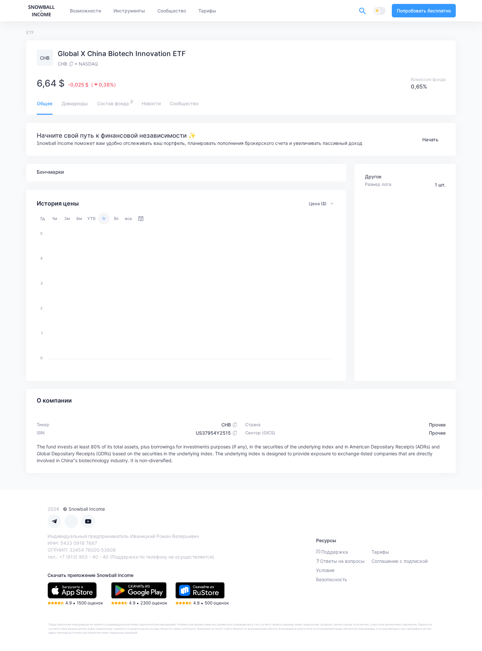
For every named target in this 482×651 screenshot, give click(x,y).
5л (116, 218)
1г (104, 218)
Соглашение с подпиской (400, 561)
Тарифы (380, 552)
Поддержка (334, 552)
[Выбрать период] (141, 218)
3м (67, 218)
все (128, 218)
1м (54, 218)
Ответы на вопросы (342, 561)
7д (42, 218)
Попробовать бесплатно (424, 10)
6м (79, 218)
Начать (430, 139)
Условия (325, 570)
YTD (91, 218)
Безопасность (331, 579)
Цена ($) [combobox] (318, 203)
